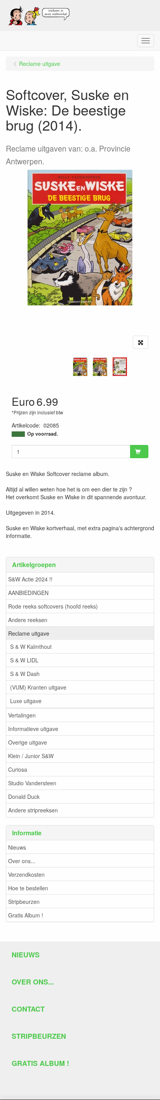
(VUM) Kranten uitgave (38, 687)
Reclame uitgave (28, 633)
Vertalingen (22, 715)
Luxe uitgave (26, 701)
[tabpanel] (80, 366)
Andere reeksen (27, 620)
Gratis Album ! (25, 915)
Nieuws (17, 847)
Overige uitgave (27, 742)
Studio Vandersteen (32, 783)
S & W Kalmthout (31, 646)
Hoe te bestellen (28, 888)
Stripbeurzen (24, 901)
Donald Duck (24, 796)
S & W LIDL (24, 660)
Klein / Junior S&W (31, 756)
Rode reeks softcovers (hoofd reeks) (53, 606)
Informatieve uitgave (33, 729)
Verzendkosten (26, 874)
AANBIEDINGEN (28, 593)
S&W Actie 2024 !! (30, 579)
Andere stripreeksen (33, 810)
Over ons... (21, 861)
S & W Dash (25, 674)
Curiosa (17, 769)
